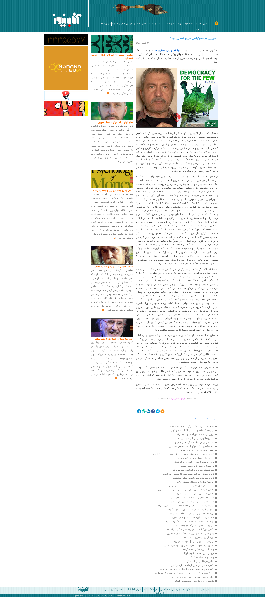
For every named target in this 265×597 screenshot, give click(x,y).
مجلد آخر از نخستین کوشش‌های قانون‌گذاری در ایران (189, 522)
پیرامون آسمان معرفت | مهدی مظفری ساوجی (192, 577)
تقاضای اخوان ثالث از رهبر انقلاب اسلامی (113, 267)
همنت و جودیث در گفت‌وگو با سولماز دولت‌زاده (192, 426)
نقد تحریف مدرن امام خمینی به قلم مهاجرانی (193, 470)
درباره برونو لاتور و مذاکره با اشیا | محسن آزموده (191, 430)
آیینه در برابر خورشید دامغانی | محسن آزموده (193, 450)
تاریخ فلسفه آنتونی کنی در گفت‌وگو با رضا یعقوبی (191, 514)
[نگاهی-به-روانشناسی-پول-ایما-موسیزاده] (112, 179)
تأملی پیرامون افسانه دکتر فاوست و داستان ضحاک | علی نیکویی (183, 454)
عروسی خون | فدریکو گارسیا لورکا (199, 553)
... (111, 94)
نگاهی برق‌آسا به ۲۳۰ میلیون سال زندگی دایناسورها (190, 530)
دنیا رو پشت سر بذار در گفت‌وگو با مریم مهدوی (192, 526)
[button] (138, 411)
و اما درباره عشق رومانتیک (202, 557)
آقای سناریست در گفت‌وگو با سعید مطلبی (113, 339)
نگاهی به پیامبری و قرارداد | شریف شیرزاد (195, 494)
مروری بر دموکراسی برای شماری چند (193, 38)
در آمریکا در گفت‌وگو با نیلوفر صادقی (197, 466)
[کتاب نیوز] (73, 589)
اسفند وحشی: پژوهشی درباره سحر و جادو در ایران (190, 486)
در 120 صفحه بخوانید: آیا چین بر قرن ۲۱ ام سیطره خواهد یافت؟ (184, 573)
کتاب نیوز (92, 595)
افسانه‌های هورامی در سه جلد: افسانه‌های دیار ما (191, 498)
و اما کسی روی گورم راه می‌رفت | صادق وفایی (193, 518)
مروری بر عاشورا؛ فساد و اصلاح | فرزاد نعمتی (193, 462)
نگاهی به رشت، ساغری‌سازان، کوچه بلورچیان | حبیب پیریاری (186, 490)
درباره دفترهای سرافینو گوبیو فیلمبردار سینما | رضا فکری (188, 474)
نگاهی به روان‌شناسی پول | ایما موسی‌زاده (113, 191)
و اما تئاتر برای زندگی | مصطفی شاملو (197, 549)
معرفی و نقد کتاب (211, 419)
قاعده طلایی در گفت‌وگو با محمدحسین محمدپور (192, 446)
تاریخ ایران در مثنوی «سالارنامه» (199, 537)
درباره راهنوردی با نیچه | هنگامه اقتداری (195, 458)
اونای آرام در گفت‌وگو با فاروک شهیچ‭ (115, 122)
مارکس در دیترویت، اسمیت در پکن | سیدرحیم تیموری (189, 545)
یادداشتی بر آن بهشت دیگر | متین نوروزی (194, 442)
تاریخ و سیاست (197, 419)
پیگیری (106, 589)
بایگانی (114, 589)
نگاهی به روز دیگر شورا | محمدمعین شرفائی (194, 581)
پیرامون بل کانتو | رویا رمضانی (200, 561)
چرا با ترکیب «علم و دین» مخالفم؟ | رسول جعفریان (190, 534)
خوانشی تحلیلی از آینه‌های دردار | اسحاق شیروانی (112, 56)
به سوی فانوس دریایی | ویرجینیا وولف (196, 438)
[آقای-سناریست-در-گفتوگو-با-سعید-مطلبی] (112, 328)
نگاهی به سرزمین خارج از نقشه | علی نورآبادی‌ (192, 565)
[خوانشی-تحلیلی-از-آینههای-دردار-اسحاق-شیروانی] (112, 44)
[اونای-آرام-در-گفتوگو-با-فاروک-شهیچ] (112, 111)
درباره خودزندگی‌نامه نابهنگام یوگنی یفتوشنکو (193, 478)
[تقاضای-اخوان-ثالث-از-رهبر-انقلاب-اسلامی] (112, 255)
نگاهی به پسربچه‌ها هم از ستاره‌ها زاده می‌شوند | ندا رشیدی (186, 569)
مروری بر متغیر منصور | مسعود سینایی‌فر (195, 434)
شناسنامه (160, 593)
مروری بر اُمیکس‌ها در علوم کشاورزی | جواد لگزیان (190, 510)
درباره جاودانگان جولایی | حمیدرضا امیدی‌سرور (192, 541)
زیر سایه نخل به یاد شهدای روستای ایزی (195, 482)
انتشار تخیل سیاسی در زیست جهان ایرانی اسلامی (191, 502)
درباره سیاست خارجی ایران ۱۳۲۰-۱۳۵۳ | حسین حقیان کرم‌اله (186, 506)
